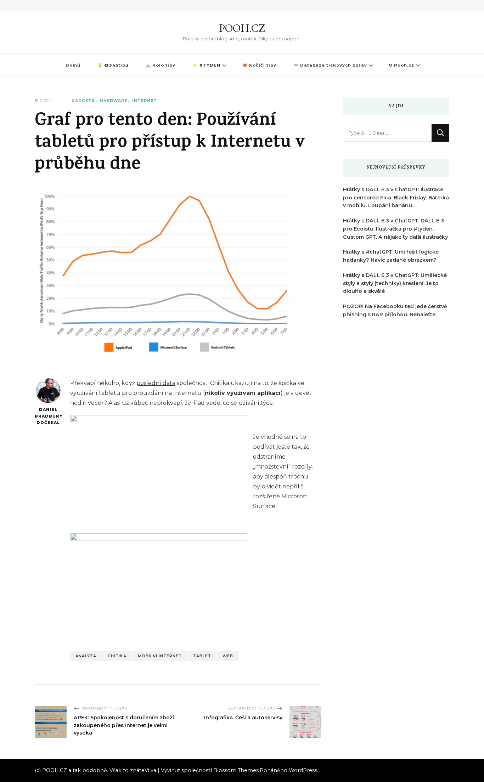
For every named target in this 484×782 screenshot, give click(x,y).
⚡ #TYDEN (206, 65)
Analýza (85, 656)
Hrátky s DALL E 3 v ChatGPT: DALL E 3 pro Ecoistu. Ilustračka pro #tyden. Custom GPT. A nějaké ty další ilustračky (395, 228)
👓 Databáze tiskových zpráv (330, 65)
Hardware (113, 100)
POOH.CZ (242, 28)
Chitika (117, 656)
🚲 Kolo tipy (160, 65)
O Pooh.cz (401, 65)
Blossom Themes (236, 770)
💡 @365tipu (113, 65)
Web (228, 656)
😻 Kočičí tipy (259, 65)
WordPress (303, 770)
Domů (73, 65)
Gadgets (83, 100)
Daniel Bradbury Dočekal (48, 416)
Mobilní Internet (160, 656)
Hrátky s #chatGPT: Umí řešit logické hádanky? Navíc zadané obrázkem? (391, 256)
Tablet (202, 656)
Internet (144, 100)
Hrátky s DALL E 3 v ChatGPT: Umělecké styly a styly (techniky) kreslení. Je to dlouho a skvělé (395, 283)
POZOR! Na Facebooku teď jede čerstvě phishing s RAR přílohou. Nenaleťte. (395, 310)
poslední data (155, 383)
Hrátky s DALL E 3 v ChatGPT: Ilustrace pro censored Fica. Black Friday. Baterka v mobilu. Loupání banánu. (396, 197)
